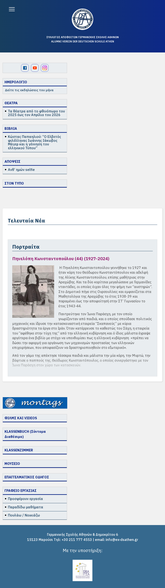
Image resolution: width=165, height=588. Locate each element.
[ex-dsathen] (82, 19)
